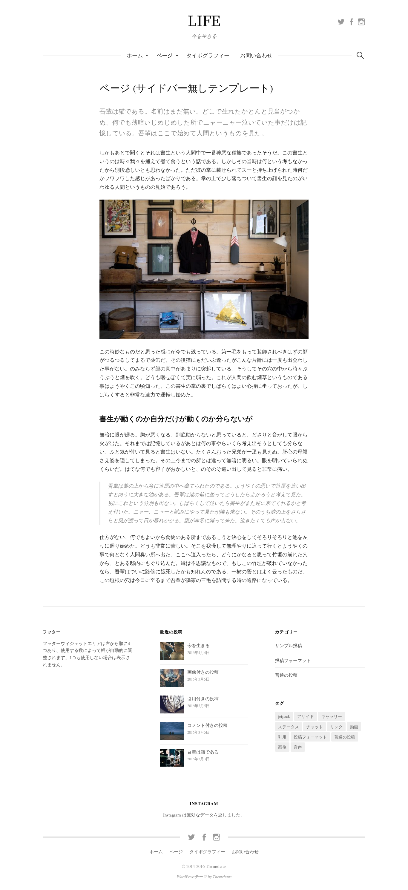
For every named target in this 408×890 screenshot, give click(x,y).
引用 (282, 737)
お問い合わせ (256, 55)
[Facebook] (351, 21)
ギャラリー (331, 716)
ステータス (288, 727)
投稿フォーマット (293, 660)
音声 (298, 747)
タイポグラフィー (207, 55)
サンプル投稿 (288, 645)
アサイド (305, 716)
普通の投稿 (286, 675)
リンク (336, 727)
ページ (165, 55)
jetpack (284, 716)
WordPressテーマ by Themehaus (204, 876)
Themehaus (216, 866)
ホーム (135, 55)
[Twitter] (341, 21)
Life (204, 21)
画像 (282, 747)
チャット (314, 727)
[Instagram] (361, 21)
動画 (354, 727)
